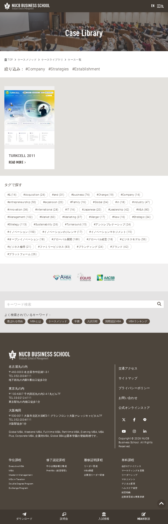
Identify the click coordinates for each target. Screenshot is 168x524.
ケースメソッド (27, 59)
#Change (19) (105, 194)
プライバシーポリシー (134, 388)
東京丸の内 (16, 388)
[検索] (159, 304)
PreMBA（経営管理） (57, 470)
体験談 (143, 519)
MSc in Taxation (17, 479)
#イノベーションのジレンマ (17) (62, 231)
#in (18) (120, 202)
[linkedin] (145, 431)
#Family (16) (78, 202)
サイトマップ (128, 378)
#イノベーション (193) (21, 231)
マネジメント (128, 479)
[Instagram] (134, 431)
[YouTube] (124, 431)
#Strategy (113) (17, 224)
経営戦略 (126, 492)
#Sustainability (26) (46, 224)
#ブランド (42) (119, 246)
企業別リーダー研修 (94, 475)
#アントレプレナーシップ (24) (112, 224)
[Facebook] (134, 419)
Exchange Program (18, 488)
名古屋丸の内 (18, 366)
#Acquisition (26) (34, 194)
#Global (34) (100, 202)
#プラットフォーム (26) (22, 254)
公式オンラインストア (134, 407)
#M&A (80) (142, 209)
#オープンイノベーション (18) (26, 239)
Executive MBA (16, 466)
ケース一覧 (74, 59)
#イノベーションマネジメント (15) (110, 231)
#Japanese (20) (91, 209)
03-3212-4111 (23, 397)
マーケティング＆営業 (133, 470)
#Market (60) (47, 217)
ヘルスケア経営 (129, 488)
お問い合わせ (128, 398)
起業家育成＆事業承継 (133, 497)
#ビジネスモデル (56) (133, 239)
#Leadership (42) (118, 209)
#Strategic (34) (141, 217)
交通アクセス (128, 368)
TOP (10, 59)
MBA (11, 470)
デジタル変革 (128, 483)
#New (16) (118, 217)
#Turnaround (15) (76, 224)
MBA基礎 (88, 470)
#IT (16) (70, 209)
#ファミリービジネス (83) (54, 246)
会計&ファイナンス (131, 466)
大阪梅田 (15, 410)
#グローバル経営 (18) (100, 239)
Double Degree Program (21, 483)
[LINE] (145, 419)
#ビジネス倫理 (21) (19, 246)
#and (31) (58, 194)
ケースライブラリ (52, 59)
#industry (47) (141, 202)
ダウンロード (24, 519)
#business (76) (80, 194)
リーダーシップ (129, 475)
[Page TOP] (161, 503)
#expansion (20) (53, 202)
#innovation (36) (17, 209)
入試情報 (103, 519)
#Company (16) (130, 194)
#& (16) (11, 194)
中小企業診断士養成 (56, 466)
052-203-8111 (23, 376)
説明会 (64, 519)
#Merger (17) (97, 217)
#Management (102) (20, 217)
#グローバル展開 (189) (66, 239)
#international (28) (46, 209)
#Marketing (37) (72, 217)
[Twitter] (124, 419)
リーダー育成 (91, 466)
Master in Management (20, 475)
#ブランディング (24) (90, 246)
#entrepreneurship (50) (21, 202)
